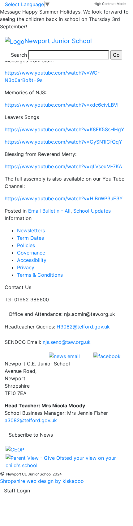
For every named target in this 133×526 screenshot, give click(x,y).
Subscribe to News (31, 435)
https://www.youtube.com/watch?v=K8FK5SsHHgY (64, 129)
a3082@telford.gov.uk (31, 420)
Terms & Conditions (40, 275)
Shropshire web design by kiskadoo (42, 481)
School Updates (92, 211)
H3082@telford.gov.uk (83, 327)
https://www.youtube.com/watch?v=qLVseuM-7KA (63, 166)
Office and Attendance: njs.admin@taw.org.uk (62, 314)
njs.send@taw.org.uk (67, 342)
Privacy (25, 267)
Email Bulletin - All (49, 211)
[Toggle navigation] (119, 41)
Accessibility (31, 260)
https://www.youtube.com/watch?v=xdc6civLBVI (61, 105)
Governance (31, 253)
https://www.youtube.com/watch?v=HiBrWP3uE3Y (64, 198)
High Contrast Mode (110, 4)
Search (19, 55)
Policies (26, 245)
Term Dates (30, 238)
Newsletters (31, 230)
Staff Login (17, 490)
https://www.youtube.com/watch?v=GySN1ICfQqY (63, 142)
